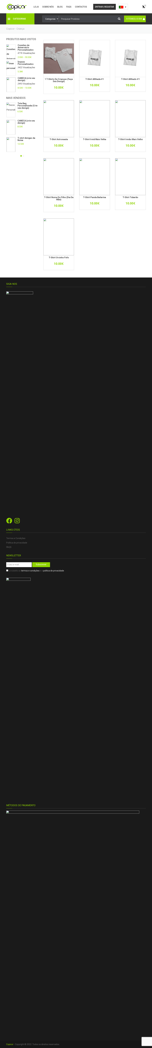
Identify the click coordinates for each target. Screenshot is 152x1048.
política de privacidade (53, 570)
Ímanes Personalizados (26, 63)
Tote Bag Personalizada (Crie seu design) (27, 105)
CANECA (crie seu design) (26, 79)
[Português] (123, 7)
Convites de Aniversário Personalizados (26, 47)
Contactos (81, 7)
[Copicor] (16, 6)
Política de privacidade (16, 543)
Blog (60, 7)
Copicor (9, 1044)
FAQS (68, 7)
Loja (36, 7)
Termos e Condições (15, 538)
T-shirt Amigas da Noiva (26, 139)
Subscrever (41, 564)
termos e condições (30, 570)
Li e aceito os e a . (36, 570)
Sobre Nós (48, 7)
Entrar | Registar (104, 7)
